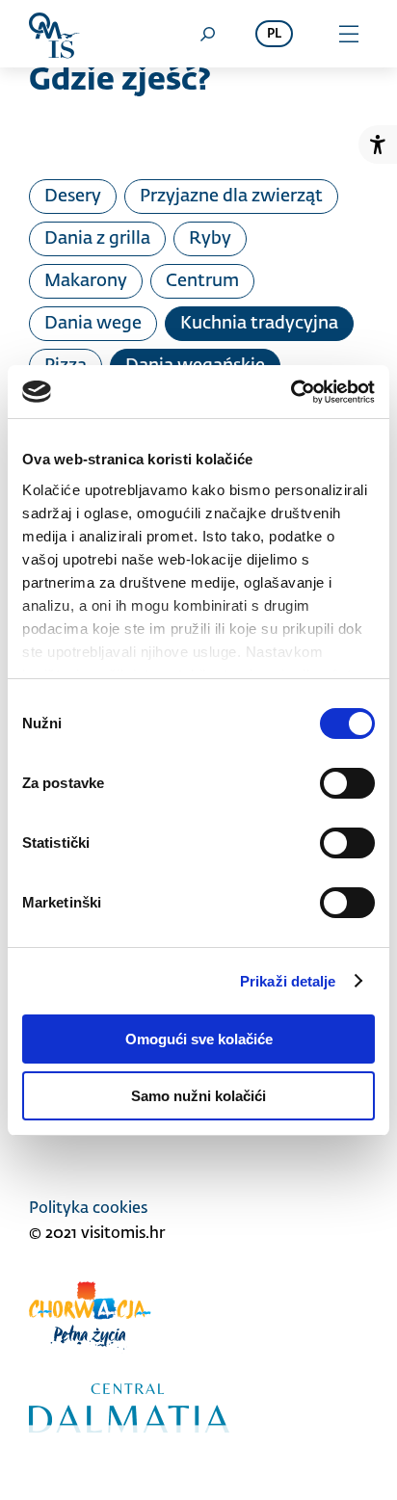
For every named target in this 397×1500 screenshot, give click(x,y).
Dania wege (93, 323)
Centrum (202, 281)
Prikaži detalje (288, 981)
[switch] (347, 783)
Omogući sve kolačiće (199, 1039)
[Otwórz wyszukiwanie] (207, 33)
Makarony (85, 281)
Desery (72, 196)
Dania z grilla (97, 239)
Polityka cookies (88, 1209)
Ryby (210, 239)
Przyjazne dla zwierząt (231, 196)
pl (274, 34)
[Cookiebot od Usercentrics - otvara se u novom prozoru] (290, 392)
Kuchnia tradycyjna (259, 323)
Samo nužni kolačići (198, 1096)
